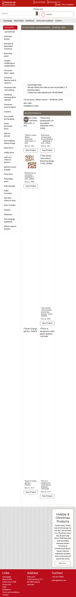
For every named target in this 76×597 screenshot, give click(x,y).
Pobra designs (9, 186)
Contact (58, 21)
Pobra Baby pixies (8, 180)
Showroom (6, 584)
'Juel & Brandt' (9, 32)
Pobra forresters (8, 192)
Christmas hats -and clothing (10, 88)
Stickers (7, 210)
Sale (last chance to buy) (10, 199)
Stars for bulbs (10, 205)
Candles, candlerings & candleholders (9, 63)
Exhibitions (30, 21)
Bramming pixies (8, 54)
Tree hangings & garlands (9, 220)
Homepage (7, 21)
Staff (4, 587)
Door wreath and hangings (9, 117)
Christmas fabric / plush (9, 71)
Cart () (49, 14)
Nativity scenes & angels (10, 168)
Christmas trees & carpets (10, 105)
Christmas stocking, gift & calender (10, 97)
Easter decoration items (8, 126)
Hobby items (9, 152)
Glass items (8, 148)
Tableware (8, 214)
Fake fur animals (7, 134)
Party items (8, 174)
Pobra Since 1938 (9, 582)
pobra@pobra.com (54, 2)
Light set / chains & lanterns (8, 159)
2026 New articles (8, 37)
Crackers (7, 112)
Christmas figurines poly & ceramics (10, 80)
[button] (37, 13)
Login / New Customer (65, 4)
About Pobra (19, 21)
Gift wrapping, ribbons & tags (9, 142)
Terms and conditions (44, 21)
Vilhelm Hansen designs (10, 227)
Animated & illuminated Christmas (8, 46)
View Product (31, 150)
